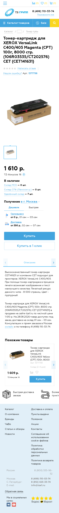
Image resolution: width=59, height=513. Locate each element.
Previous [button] (5, 262)
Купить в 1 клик (29, 246)
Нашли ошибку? (12, 73)
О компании (12, 414)
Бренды (9, 419)
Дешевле (14, 207)
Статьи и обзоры (14, 429)
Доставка (16, 222)
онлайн (9, 326)
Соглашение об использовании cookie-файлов (40, 437)
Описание (29, 262)
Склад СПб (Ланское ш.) (18, 189)
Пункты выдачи (40, 414)
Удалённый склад (14, 194)
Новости (10, 434)
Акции (35, 424)
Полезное (36, 419)
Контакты (36, 429)
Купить (29, 236)
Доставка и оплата (42, 409)
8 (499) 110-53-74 (43, 11)
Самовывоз (17, 214)
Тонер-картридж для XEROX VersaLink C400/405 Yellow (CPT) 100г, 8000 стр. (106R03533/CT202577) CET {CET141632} (40, 359)
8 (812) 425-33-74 (41, 482)
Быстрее (34, 207)
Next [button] (53, 262)
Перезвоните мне (45, 15)
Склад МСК (10, 185)
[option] (29, 113)
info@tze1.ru (38, 485)
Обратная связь (14, 491)
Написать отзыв (27, 68)
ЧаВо (8, 424)
